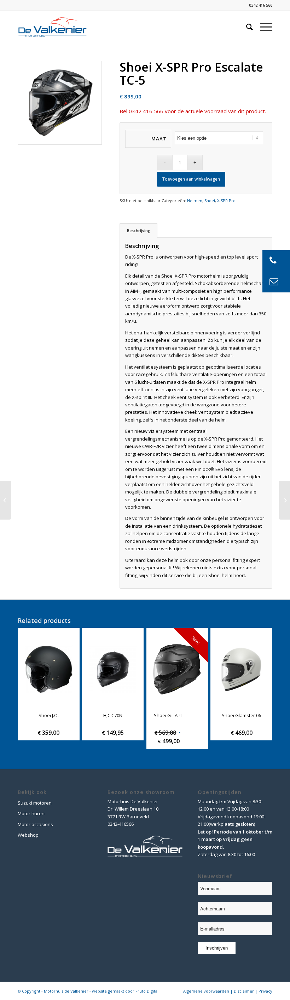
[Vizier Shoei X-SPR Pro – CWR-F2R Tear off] (284, 500)
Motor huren (31, 813)
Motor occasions (35, 824)
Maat (159, 138)
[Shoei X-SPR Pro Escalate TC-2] (5, 500)
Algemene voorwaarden (206, 991)
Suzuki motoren (35, 803)
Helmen (194, 200)
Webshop (28, 835)
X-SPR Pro (226, 200)
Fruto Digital (146, 991)
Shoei (209, 200)
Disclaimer (244, 991)
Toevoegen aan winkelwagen (191, 179)
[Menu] (262, 27)
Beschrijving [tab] (138, 230)
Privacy (265, 991)
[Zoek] (246, 27)
